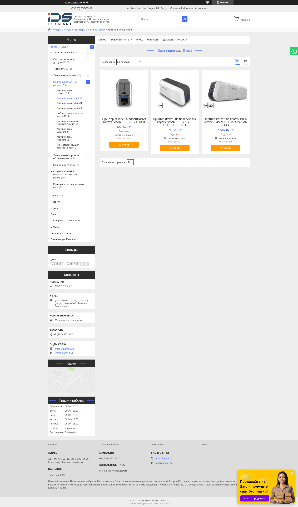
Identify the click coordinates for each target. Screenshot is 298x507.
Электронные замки (64, 75)
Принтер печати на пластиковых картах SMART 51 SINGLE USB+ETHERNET (175, 122)
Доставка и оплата (175, 39)
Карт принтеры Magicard (64, 138)
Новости (55, 201)
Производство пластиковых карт (68, 186)
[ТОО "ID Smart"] (60, 19)
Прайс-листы (58, 195)
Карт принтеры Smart (68, 98)
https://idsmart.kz (64, 348)
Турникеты (59, 68)
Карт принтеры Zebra (67, 103)
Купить (126, 144)
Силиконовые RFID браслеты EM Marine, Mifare (65, 174)
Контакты (153, 39)
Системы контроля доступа (63, 61)
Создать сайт (72, 2)
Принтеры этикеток (64, 164)
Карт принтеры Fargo (67, 108)
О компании (157, 444)
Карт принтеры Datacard (64, 130)
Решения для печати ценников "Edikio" (67, 122)
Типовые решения (63, 52)
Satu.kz (164, 500)
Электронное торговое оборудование (66, 157)
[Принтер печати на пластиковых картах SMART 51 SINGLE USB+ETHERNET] (175, 91)
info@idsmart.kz (64, 353)
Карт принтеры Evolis (64, 91)
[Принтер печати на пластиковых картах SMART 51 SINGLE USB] (124, 91)
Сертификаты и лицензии (65, 220)
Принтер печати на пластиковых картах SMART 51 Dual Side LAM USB (225, 122)
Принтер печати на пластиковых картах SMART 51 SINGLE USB (124, 120)
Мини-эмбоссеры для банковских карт (68, 146)
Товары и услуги (62, 29)
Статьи (54, 208)
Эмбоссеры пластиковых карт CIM (70, 114)
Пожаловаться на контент (157, 504)
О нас (139, 39)
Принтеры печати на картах (89, 29)
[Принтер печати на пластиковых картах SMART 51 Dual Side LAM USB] (226, 91)
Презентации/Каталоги (63, 239)
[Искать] (184, 19)
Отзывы (55, 226)
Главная (102, 39)
